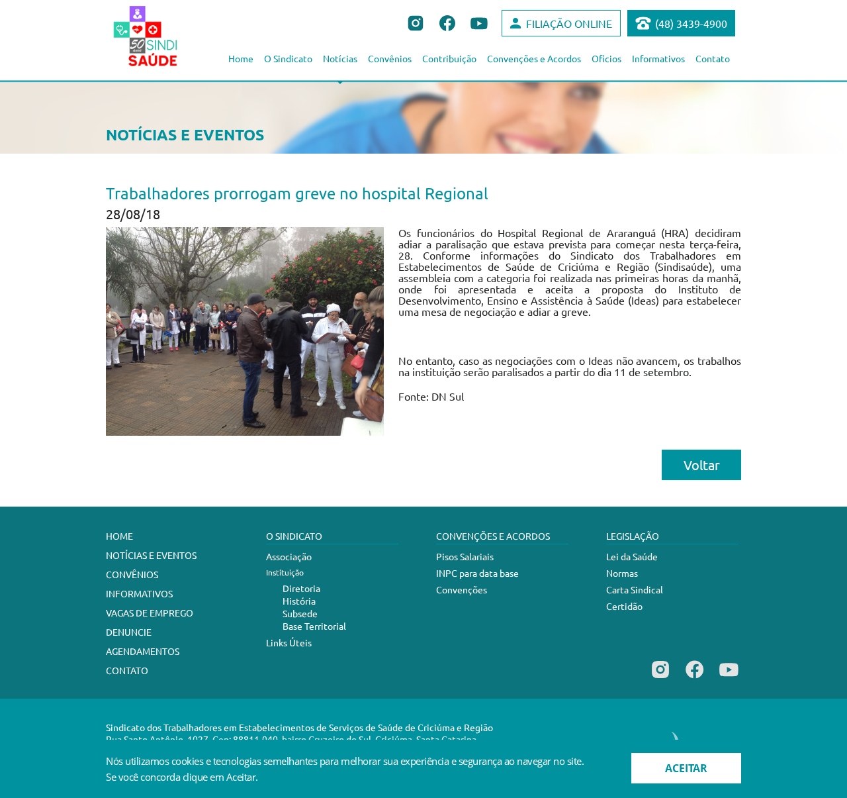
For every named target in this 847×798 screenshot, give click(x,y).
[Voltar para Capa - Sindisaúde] (160, 36)
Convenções (461, 589)
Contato (712, 58)
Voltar (702, 464)
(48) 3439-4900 (691, 23)
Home (240, 58)
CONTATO (127, 670)
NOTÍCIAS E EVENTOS (151, 555)
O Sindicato (288, 58)
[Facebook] (694, 678)
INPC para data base (477, 573)
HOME (119, 536)
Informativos (658, 58)
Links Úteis (289, 642)
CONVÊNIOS (132, 574)
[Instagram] (660, 678)
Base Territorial (314, 626)
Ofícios (606, 58)
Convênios (390, 58)
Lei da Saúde (632, 556)
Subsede (300, 613)
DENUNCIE (129, 632)
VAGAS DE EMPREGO (149, 613)
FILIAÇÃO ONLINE (569, 23)
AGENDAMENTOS (142, 651)
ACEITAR (686, 768)
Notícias (340, 58)
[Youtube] (729, 678)
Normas (622, 573)
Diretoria (301, 588)
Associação (289, 556)
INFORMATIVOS (139, 593)
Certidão (624, 606)
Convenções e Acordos (534, 58)
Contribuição (449, 58)
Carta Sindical (634, 589)
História (299, 601)
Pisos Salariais (465, 556)
